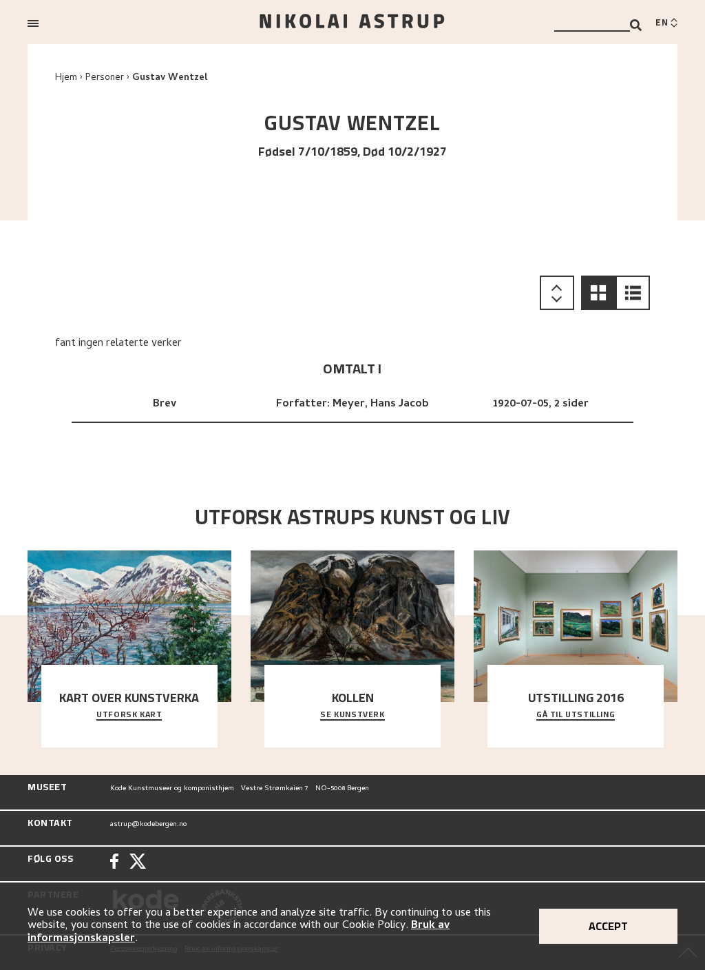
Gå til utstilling (575, 715)
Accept (608, 926)
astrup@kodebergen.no (148, 824)
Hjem (66, 78)
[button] (598, 293)
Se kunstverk (352, 715)
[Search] (636, 25)
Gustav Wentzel (169, 78)
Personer (104, 78)
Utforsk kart (129, 715)
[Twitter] (138, 863)
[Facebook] (114, 863)
